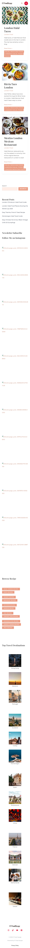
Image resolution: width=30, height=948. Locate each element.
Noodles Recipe (9, 608)
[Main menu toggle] (26, 3)
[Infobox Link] (15, 662)
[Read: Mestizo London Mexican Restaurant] (15, 125)
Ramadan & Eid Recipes (11, 621)
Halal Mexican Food (14, 51)
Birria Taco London (10, 85)
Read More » (8, 49)
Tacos (7, 56)
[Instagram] (8, 930)
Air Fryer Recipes (9, 605)
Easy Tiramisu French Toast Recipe (13, 212)
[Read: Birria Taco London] (15, 71)
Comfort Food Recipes (11, 616)
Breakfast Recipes (10, 600)
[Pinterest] (21, 930)
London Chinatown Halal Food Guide (14, 202)
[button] (22, 3)
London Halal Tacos (12, 29)
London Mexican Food (15, 169)
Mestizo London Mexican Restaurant (13, 141)
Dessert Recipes (9, 597)
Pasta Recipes (8, 592)
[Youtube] (17, 930)
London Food (8, 34)
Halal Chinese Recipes (11, 589)
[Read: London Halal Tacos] (15, 15)
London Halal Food (14, 54)
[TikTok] (13, 930)
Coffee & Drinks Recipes (11, 624)
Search (4, 186)
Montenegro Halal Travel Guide (12, 216)
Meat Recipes (8, 627)
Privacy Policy (15, 945)
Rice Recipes (8, 613)
